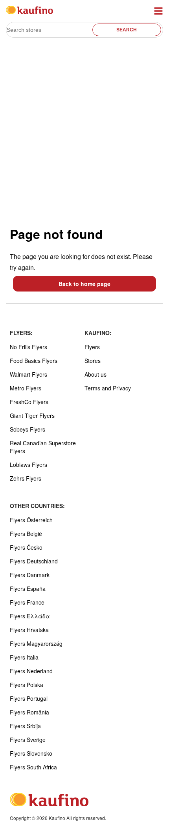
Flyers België (26, 534)
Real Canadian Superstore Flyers (43, 447)
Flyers (92, 347)
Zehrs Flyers (25, 478)
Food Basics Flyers (33, 360)
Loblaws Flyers (28, 464)
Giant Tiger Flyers (32, 415)
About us (95, 374)
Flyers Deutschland (34, 561)
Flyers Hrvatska (29, 630)
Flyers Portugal (29, 698)
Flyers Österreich (31, 520)
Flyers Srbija (25, 726)
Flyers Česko (26, 547)
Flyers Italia (24, 657)
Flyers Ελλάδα (30, 616)
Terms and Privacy (107, 388)
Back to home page (84, 284)
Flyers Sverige (28, 739)
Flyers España (28, 588)
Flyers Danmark (30, 575)
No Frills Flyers (28, 347)
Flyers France (27, 602)
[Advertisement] (84, 131)
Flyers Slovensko (31, 753)
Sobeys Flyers (27, 429)
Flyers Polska (26, 685)
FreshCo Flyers (29, 402)
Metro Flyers (25, 388)
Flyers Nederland (31, 671)
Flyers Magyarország (36, 643)
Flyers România (29, 712)
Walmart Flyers (28, 374)
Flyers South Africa (33, 767)
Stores (92, 360)
